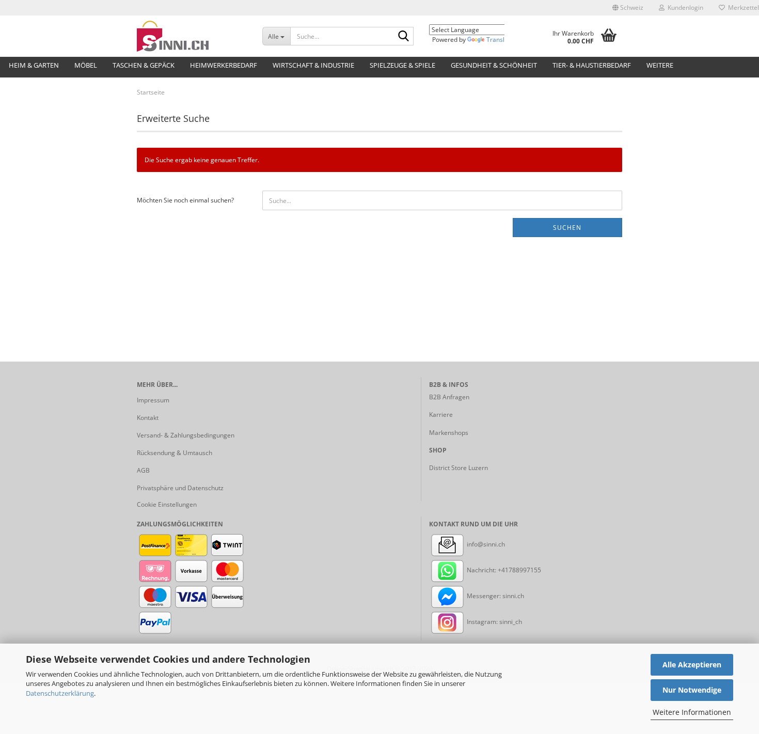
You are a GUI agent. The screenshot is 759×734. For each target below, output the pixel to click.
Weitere (659, 65)
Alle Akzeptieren (691, 664)
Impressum (153, 400)
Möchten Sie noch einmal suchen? (185, 200)
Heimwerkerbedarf (223, 65)
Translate (500, 39)
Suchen (567, 227)
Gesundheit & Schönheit (494, 65)
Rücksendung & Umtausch (174, 452)
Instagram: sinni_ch (493, 621)
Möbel (85, 65)
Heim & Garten (34, 65)
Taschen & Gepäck (144, 65)
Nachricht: (481, 570)
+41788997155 (519, 570)
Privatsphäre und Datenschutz (180, 487)
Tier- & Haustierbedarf (591, 65)
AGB (143, 470)
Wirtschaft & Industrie (313, 65)
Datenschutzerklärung (60, 693)
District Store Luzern (458, 467)
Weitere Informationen (692, 712)
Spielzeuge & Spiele (402, 65)
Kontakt (148, 417)
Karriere (441, 414)
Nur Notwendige (691, 690)
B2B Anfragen (449, 397)
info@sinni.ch (485, 544)
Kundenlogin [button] (684, 7)
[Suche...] (404, 36)
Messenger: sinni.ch (494, 595)
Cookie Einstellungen (167, 504)
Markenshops (448, 432)
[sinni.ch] (192, 36)
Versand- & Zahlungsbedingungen (185, 435)
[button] (628, 7)
